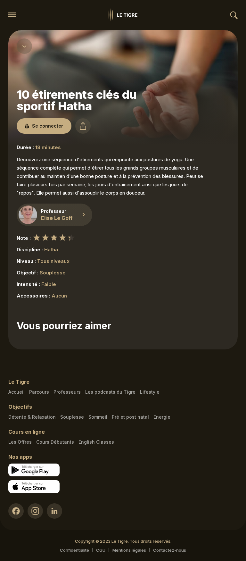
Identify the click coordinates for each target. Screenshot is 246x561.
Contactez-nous (169, 550)
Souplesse (72, 417)
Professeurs (67, 392)
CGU (100, 550)
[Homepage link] (123, 14)
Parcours (39, 392)
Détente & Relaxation (32, 417)
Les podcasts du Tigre (110, 392)
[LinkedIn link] (54, 511)
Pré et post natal (130, 417)
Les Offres (20, 442)
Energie (161, 417)
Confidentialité (74, 550)
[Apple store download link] (34, 486)
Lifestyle (150, 392)
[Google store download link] (34, 470)
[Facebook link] (16, 511)
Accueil (16, 392)
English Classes (96, 442)
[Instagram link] (35, 511)
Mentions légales (129, 550)
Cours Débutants (55, 442)
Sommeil (97, 417)
